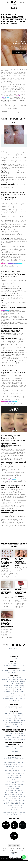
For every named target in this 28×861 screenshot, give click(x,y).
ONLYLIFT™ (10, 677)
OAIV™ (19, 677)
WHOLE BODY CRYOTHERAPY (14, 724)
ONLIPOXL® (9, 719)
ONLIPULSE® (9, 683)
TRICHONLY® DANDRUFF (14, 788)
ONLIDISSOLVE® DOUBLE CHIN (14, 695)
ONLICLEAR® (18, 687)
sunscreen (12, 480)
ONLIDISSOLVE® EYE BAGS (14, 706)
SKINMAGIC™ (8, 691)
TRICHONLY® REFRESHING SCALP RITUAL (14, 778)
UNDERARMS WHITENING (14, 726)
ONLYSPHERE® (9, 717)
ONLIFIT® (19, 719)
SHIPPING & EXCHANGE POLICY (14, 814)
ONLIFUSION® (19, 691)
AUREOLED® (6, 670)
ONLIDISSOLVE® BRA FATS (14, 723)
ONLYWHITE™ (19, 713)
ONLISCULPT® (7, 721)
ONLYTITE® (6, 737)
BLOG (10, 648)
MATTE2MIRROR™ (14, 700)
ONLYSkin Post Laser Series (11, 263)
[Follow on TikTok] (17, 531)
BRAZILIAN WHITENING (10, 739)
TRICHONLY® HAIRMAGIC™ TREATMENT (14, 808)
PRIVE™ (22, 739)
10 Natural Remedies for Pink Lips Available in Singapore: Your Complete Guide (7, 623)
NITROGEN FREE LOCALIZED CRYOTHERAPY (14, 751)
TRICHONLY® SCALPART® (14, 757)
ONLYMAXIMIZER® (8, 735)
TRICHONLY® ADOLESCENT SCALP (14, 792)
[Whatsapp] (24, 857)
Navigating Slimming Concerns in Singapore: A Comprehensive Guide (20, 562)
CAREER (16, 648)
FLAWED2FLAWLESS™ (19, 679)
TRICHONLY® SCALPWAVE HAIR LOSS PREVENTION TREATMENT (14, 801)
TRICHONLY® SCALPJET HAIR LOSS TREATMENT (14, 759)
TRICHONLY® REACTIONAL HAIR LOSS (14, 764)
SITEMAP (14, 854)
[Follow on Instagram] (14, 531)
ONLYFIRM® (19, 697)
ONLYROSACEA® (8, 699)
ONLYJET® (9, 689)
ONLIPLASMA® (19, 685)
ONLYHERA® (17, 715)
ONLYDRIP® (14, 681)
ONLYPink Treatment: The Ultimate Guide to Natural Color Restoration (20, 593)
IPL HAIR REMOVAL (14, 672)
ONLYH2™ (5, 681)
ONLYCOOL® (9, 697)
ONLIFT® (23, 681)
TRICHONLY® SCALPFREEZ (14, 785)
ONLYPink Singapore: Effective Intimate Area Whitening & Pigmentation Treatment (6, 562)
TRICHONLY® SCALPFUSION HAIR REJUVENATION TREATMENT (14, 804)
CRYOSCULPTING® (19, 721)
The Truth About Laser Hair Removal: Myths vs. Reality (6, 592)
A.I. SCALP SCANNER (10, 665)
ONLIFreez (5, 310)
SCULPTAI (21, 665)
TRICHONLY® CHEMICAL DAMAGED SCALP (14, 782)
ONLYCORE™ (8, 713)
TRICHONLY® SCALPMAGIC (14, 798)
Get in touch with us (9, 402)
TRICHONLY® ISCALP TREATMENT (14, 762)
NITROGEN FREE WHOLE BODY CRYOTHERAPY (14, 747)
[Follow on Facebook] (10, 531)
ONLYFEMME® (21, 735)
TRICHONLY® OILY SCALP (14, 786)
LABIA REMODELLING (18, 737)
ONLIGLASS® (8, 685)
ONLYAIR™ (14, 693)
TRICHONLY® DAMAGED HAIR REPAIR (14, 796)
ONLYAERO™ (6, 679)
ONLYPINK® (14, 658)
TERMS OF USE (8, 813)
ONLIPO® (20, 717)
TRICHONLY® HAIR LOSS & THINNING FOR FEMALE (14, 767)
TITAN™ (9, 715)
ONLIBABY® (19, 683)
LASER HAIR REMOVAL (19, 670)
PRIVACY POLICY (20, 813)
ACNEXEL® (9, 687)
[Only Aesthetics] (11, 2)
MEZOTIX (20, 708)
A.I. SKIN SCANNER (14, 663)
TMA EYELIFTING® (10, 708)
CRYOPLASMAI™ (20, 699)
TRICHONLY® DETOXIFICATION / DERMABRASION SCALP (14, 774)
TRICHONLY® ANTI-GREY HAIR (14, 794)
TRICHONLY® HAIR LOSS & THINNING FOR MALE (14, 771)
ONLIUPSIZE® (19, 733)
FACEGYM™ (18, 689)
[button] (2, 3)
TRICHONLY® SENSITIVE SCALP (14, 790)
